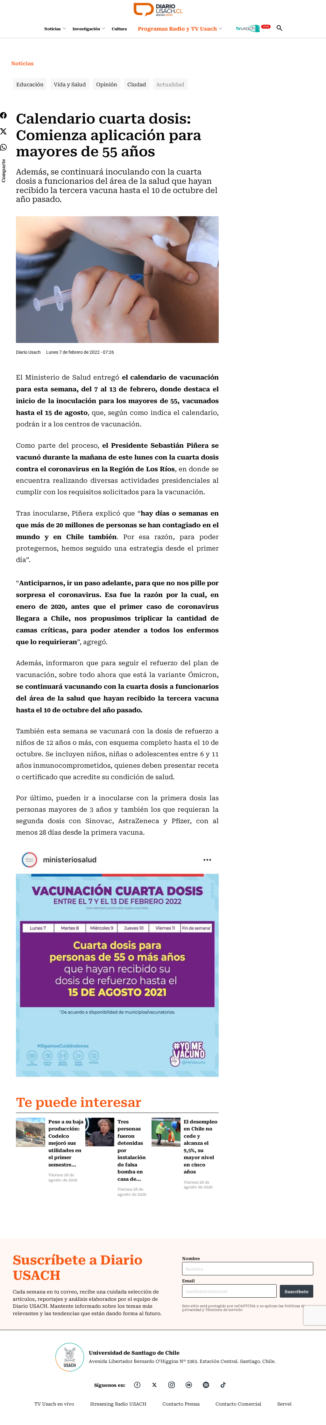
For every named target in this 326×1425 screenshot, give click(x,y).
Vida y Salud (70, 84)
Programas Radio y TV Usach (177, 28)
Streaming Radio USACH (118, 1403)
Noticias (52, 28)
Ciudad (136, 84)
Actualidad (170, 84)
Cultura (119, 28)
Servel (284, 1403)
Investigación (86, 28)
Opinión (106, 84)
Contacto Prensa (181, 1403)
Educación (30, 84)
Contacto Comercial (238, 1403)
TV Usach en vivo (54, 1403)
